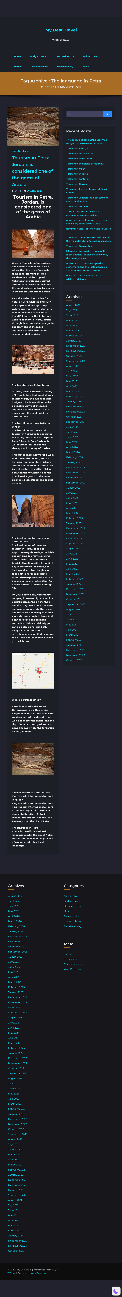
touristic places (20, 151)
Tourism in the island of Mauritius (85, 163)
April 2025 (72, 386)
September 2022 (76, 543)
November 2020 (75, 655)
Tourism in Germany (78, 184)
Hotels (17, 66)
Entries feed (71, 959)
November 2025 (75, 350)
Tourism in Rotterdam (79, 158)
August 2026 (73, 305)
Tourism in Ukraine (77, 173)
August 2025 (73, 366)
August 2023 (73, 487)
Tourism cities (71, 916)
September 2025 (76, 361)
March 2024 (73, 452)
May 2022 (71, 563)
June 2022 (72, 558)
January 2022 (73, 584)
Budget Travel (38, 56)
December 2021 (75, 589)
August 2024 (73, 426)
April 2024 (72, 447)
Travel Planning (39, 66)
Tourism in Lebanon (77, 206)
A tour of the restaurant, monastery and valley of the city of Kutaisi (86, 222)
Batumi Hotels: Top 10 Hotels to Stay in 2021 (88, 230)
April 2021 (71, 629)
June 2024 (72, 437)
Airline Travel (90, 56)
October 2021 (74, 599)
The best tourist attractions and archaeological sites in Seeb (84, 213)
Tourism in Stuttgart (78, 148)
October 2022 (74, 538)
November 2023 (75, 472)
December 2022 (75, 528)
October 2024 (74, 416)
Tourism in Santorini (77, 178)
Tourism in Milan (75, 168)
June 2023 (72, 497)
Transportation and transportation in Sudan (87, 191)
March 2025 (73, 391)
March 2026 (73, 330)
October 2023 (74, 477)
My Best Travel (61, 30)
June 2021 (72, 619)
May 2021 (71, 624)
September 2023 (76, 482)
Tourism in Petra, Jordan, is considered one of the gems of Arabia (32, 171)
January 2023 (73, 523)
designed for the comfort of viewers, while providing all (87, 277)
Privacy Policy (65, 66)
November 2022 (75, 533)
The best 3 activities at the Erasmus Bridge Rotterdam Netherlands (86, 141)
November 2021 (75, 594)
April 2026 (72, 325)
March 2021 (72, 634)
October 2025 (74, 355)
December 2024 (75, 406)
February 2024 (74, 457)
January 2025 (73, 401)
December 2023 (75, 467)
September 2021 (75, 604)
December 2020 (75, 650)
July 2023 (71, 492)
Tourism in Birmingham (79, 246)
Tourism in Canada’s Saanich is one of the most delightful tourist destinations (88, 239)
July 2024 (71, 432)
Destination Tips (64, 56)
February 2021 (74, 639)
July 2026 (71, 310)
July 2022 (71, 553)
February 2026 (74, 335)
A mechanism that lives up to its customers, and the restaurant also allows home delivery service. (86, 267)
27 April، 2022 (34, 191)
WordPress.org (72, 969)
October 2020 (74, 660)
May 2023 (71, 503)
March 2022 (73, 574)
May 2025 (71, 381)
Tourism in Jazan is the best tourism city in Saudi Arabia (87, 199)
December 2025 (75, 345)
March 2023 (73, 513)
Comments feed (73, 964)
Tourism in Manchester (79, 153)
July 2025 (71, 371)
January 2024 (73, 462)
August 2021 (73, 609)
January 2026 (73, 340)
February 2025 (74, 396)
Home (17, 56)
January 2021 (73, 645)
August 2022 (73, 548)
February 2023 (74, 518)
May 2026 (71, 320)
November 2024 (75, 411)
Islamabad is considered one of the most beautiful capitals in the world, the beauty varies (87, 255)
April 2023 (72, 508)
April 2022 (72, 568)
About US (87, 66)
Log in (67, 954)
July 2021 (71, 614)
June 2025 (72, 376)
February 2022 (74, 579)
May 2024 (71, 442)
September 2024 (76, 421)
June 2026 (72, 315)
